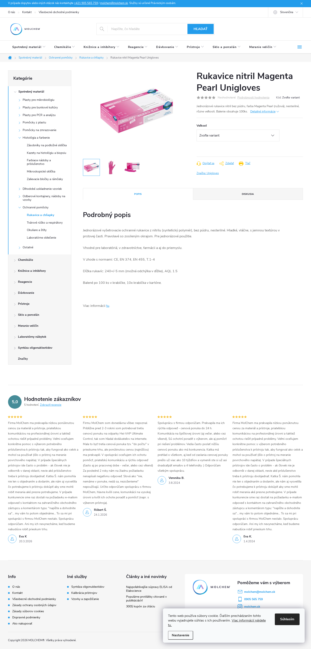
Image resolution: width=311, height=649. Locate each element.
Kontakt (27, 12)
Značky (23, 359)
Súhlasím (287, 619)
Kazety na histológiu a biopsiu (46, 153)
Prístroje (23, 304)
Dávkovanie (26, 293)
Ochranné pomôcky (35, 207)
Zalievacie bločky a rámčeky (45, 179)
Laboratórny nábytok (32, 337)
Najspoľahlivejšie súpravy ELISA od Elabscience (149, 589)
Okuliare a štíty (37, 230)
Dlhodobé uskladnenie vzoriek (42, 189)
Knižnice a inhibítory (32, 271)
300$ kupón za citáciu (140, 606)
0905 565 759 (253, 599)
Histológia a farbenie (36, 138)
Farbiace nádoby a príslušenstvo (39, 162)
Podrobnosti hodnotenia (253, 98)
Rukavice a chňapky (40, 215)
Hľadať (201, 29)
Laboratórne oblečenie (41, 238)
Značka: (208, 173)
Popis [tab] (138, 194)
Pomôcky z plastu (34, 122)
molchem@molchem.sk (114, 3)
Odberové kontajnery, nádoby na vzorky (44, 198)
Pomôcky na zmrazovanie (39, 130)
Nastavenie (180, 635)
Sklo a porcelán (28, 315)
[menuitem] (29, 47)
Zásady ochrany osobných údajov (34, 605)
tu (107, 305)
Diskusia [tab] (248, 194)
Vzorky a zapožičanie (85, 599)
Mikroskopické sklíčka (41, 171)
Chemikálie (25, 260)
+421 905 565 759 (86, 3)
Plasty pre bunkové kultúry (40, 107)
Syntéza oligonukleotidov (35, 348)
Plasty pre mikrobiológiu (38, 100)
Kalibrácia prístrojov (84, 593)
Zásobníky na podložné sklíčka (47, 145)
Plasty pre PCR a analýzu (39, 115)
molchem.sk (252, 607)
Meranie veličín (28, 326)
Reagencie (25, 282)
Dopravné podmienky (26, 617)
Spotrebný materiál (31, 92)
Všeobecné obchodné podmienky (59, 12)
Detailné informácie (262, 111)
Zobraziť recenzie (50, 405)
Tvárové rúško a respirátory (45, 223)
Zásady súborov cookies (28, 611)
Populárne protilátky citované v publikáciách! (146, 599)
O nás (11, 12)
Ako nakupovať (22, 624)
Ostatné (28, 247)
